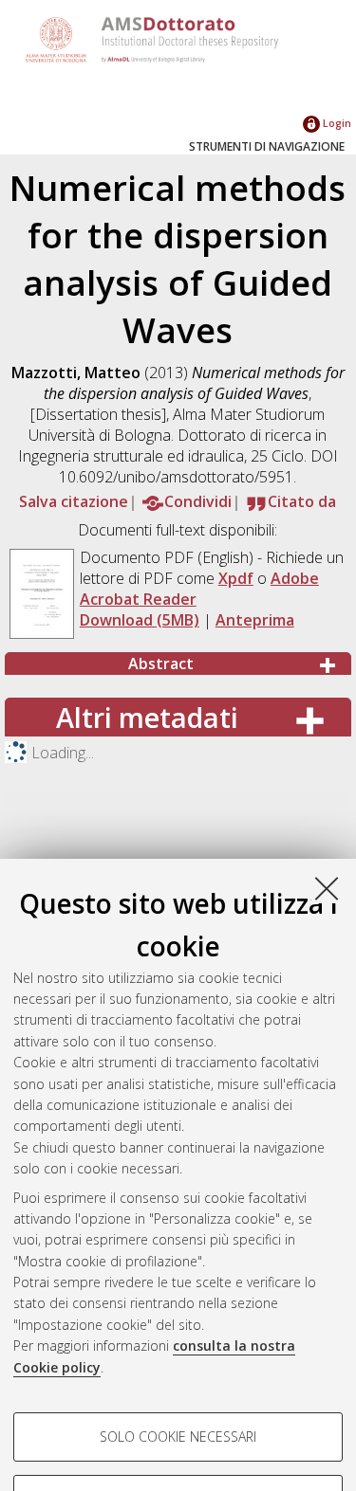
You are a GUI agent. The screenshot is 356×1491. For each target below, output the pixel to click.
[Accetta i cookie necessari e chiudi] (326, 888)
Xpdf (235, 578)
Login (335, 123)
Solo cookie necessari (178, 1436)
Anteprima (254, 619)
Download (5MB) (139, 619)
